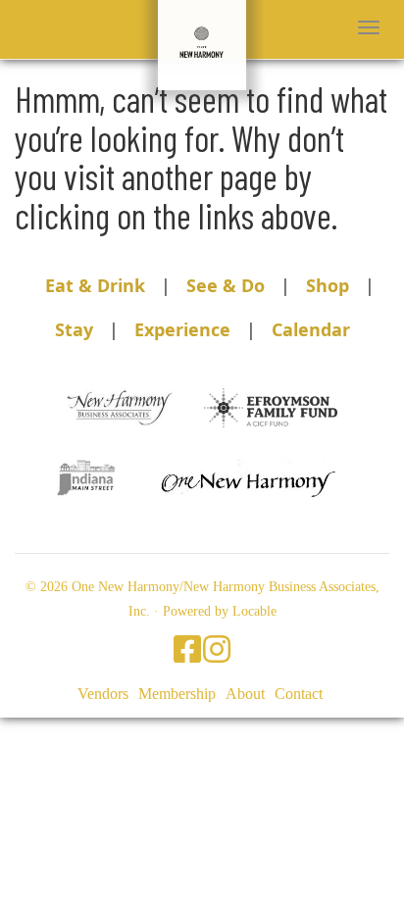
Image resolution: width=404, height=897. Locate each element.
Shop (327, 285)
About (245, 693)
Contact (299, 693)
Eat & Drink (95, 285)
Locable (254, 611)
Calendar (311, 329)
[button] (368, 27)
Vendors (102, 693)
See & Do (225, 285)
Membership (177, 693)
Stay (74, 329)
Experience (182, 329)
